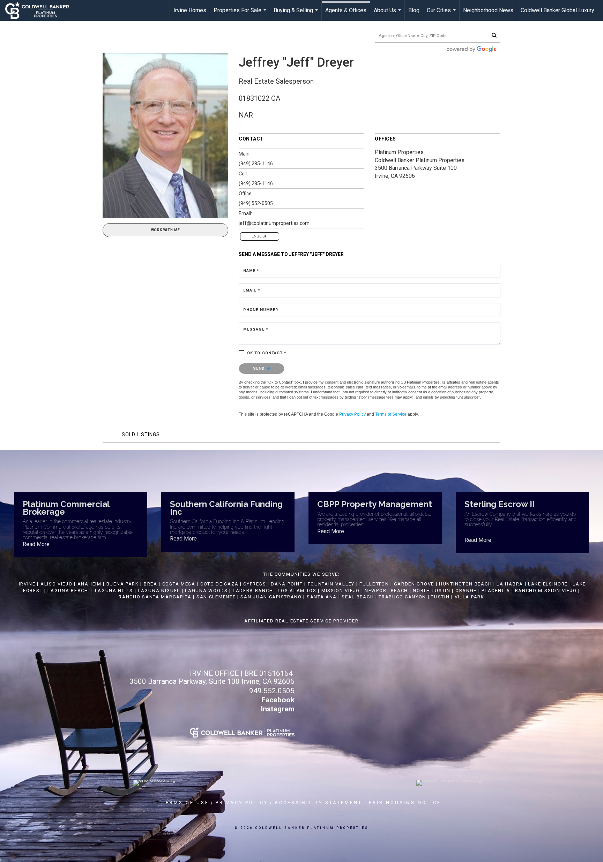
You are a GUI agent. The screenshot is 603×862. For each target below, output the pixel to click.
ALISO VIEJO (56, 584)
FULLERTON (374, 584)
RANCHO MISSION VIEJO (546, 590)
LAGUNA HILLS (114, 590)
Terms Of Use (185, 802)
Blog (413, 10)
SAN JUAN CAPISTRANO (271, 596)
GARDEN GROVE (414, 584)
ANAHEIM (89, 584)
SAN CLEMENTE (216, 596)
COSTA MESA (178, 584)
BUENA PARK (122, 584)
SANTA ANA (322, 596)
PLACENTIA (496, 590)
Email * (251, 290)
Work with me (165, 230)
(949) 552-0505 (256, 203)
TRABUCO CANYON (402, 596)
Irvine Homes (189, 10)
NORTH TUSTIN (431, 590)
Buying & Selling (297, 14)
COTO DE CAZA (219, 584)
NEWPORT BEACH (386, 590)
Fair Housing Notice (405, 802)
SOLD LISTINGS (141, 434)
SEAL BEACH (358, 596)
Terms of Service (391, 414)
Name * (251, 271)
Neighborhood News (488, 10)
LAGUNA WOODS (206, 590)
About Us (388, 14)
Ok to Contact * (267, 353)
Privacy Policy (352, 414)
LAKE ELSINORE (548, 584)
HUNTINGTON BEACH (465, 584)
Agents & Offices (345, 10)
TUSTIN (440, 596)
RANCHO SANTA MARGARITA (155, 596)
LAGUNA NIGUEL (159, 590)
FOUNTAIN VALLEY (331, 584)
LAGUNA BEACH (67, 590)
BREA (150, 584)
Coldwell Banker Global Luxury (557, 10)
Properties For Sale (241, 14)
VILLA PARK (469, 596)
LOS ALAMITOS (297, 590)
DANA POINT (287, 584)
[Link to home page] (40, 10)
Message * (255, 329)
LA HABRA (510, 584)
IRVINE (26, 584)
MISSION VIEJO (340, 590)
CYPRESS (254, 584)
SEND (260, 368)
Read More (36, 544)
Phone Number (260, 310)
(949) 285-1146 (256, 163)
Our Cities (442, 14)
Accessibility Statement (318, 802)
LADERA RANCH (253, 590)
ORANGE (466, 590)
